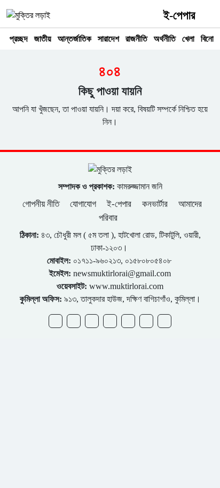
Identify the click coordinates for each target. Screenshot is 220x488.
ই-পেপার (179, 15)
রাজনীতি (136, 38)
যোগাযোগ (83, 204)
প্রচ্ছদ (19, 38)
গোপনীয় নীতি (41, 204)
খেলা (188, 38)
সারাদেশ (108, 38)
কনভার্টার (155, 204)
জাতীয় (42, 38)
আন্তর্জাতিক (74, 38)
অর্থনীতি (165, 38)
